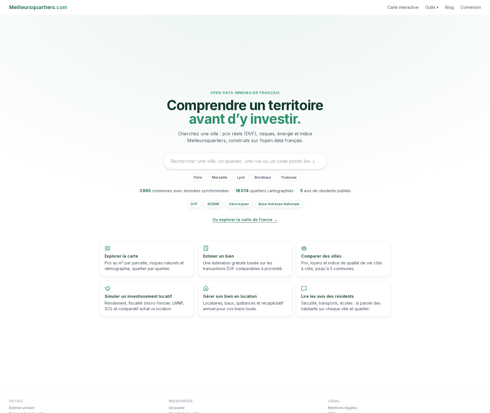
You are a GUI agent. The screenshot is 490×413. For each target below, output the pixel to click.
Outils (431, 7)
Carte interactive (403, 7)
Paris (198, 177)
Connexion (471, 7)
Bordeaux (263, 177)
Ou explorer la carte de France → (245, 219)
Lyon (241, 177)
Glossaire (177, 408)
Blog (449, 7)
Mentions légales (342, 408)
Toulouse (289, 177)
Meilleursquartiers (38, 7)
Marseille (219, 177)
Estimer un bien (22, 408)
